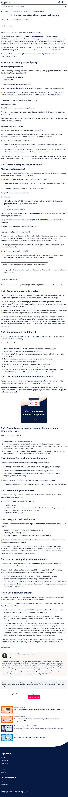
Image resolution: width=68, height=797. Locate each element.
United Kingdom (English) (17, 792)
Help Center (4, 784)
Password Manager (17, 11)
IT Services (7, 11)
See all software (34, 697)
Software (3, 772)
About (3, 769)
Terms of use (4, 763)
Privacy (3, 757)
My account (4, 781)
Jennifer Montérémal (7, 20)
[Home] (1, 11)
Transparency (4, 760)
